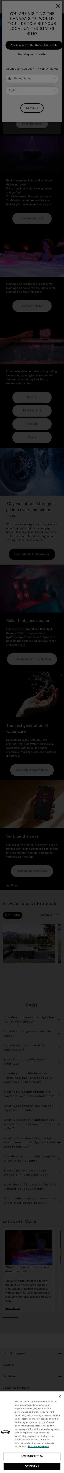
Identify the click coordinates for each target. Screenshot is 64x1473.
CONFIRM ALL (32, 1466)
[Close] (60, 1396)
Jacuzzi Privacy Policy (38, 1446)
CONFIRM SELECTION (32, 1456)
